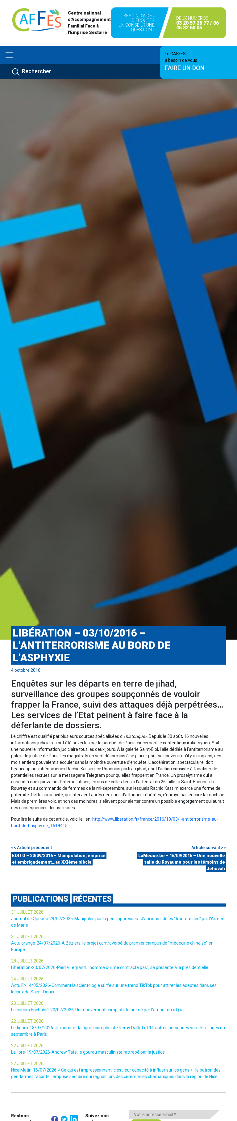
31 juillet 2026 (27, 912)
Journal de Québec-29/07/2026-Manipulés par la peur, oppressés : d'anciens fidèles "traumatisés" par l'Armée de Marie (117, 922)
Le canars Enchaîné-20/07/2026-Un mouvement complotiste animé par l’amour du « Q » (96, 1009)
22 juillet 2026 (27, 1021)
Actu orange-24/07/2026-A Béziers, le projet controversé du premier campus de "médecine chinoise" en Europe (112, 946)
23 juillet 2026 (27, 1003)
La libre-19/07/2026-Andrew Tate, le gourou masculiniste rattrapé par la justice (88, 1052)
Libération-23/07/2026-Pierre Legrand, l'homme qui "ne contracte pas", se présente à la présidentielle (109, 967)
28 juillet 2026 (27, 960)
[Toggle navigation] (9, 55)
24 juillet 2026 (27, 978)
